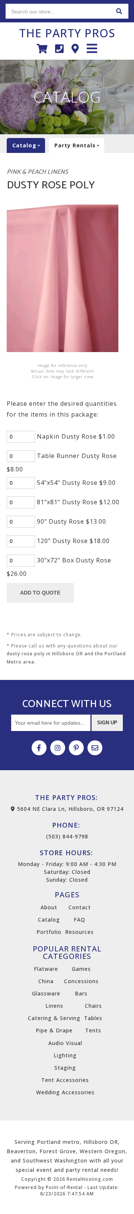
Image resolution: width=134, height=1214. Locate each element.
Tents (93, 1030)
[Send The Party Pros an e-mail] (94, 747)
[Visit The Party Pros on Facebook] (39, 747)
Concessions (81, 981)
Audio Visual (65, 1043)
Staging (65, 1067)
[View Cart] (42, 48)
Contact (79, 907)
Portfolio (48, 931)
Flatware (46, 968)
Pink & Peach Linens (37, 172)
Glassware (46, 993)
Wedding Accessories (65, 1092)
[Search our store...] (119, 11)
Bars (81, 993)
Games (81, 968)
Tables (93, 1018)
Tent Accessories (65, 1079)
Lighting (65, 1055)
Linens (54, 1005)
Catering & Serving (54, 1018)
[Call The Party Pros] (59, 48)
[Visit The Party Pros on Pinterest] (76, 747)
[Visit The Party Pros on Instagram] (57, 747)
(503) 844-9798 (67, 830)
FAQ (79, 919)
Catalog (49, 919)
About (49, 907)
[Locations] (75, 48)
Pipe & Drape (54, 1030)
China (46, 981)
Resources (79, 931)
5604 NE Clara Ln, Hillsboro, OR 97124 (69, 808)
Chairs (93, 1005)
